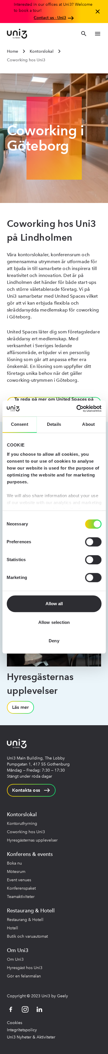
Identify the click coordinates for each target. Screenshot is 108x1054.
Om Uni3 (15, 959)
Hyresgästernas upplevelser (32, 840)
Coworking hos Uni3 (26, 831)
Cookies (14, 1022)
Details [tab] (54, 424)
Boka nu (14, 863)
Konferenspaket (21, 888)
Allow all (54, 603)
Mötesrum (16, 871)
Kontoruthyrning (22, 823)
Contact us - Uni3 (50, 17)
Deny (54, 640)
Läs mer (20, 707)
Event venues (19, 880)
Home (12, 51)
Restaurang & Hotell (25, 919)
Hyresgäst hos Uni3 (24, 967)
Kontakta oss (26, 790)
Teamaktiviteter (21, 896)
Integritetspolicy (22, 1030)
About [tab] (88, 424)
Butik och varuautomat (27, 936)
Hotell (12, 928)
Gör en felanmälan (24, 976)
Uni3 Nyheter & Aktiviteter (31, 1037)
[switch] (93, 541)
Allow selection (54, 622)
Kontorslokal (42, 51)
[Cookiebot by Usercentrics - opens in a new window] (76, 408)
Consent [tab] (19, 424)
